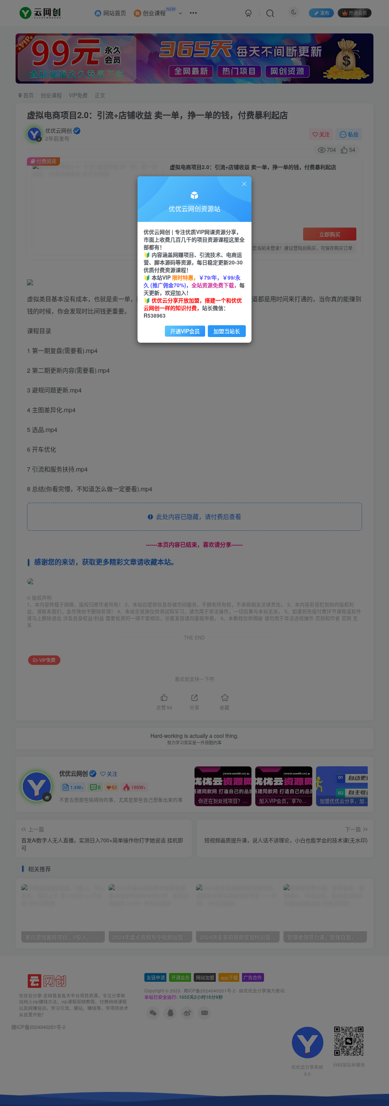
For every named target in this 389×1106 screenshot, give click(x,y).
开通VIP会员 (185, 331)
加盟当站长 (226, 331)
